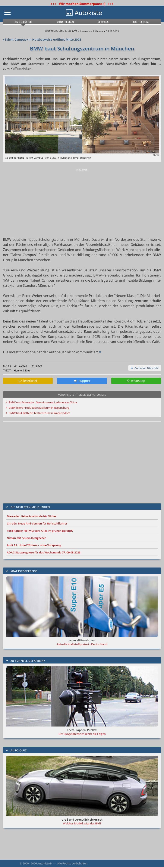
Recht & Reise (140, 21)
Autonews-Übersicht (146, 368)
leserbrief (29, 381)
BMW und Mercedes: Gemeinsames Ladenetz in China (43, 402)
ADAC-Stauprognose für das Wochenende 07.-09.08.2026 (43, 552)
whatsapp (137, 381)
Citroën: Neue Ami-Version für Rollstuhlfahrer (37, 523)
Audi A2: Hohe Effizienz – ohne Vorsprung (34, 545)
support (83, 381)
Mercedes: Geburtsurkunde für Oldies (31, 516)
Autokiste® (44, 863)
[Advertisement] (82, 202)
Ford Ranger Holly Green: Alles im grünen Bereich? (40, 531)
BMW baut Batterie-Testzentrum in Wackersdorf (39, 413)
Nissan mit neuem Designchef (26, 538)
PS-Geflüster (23, 21)
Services (103, 21)
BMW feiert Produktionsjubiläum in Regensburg (39, 408)
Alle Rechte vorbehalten (72, 863)
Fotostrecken (65, 21)
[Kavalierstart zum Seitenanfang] (155, 858)
